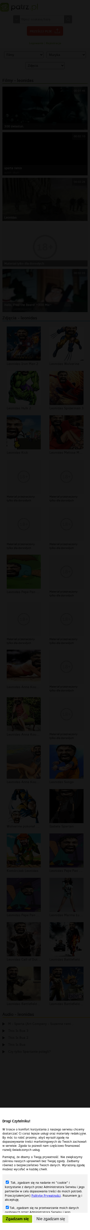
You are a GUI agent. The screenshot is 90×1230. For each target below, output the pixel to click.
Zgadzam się (17, 1219)
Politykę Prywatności (46, 1196)
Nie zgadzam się (50, 1219)
